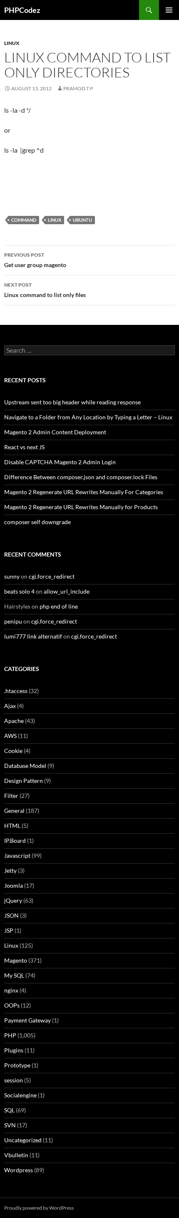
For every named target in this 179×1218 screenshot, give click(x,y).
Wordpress (18, 1169)
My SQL (14, 975)
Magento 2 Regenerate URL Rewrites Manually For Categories (83, 491)
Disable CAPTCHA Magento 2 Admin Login (60, 461)
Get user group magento (35, 260)
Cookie (13, 750)
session (13, 1080)
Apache (14, 720)
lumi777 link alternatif (33, 636)
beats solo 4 (19, 591)
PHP (10, 1035)
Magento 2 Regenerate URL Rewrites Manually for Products (81, 506)
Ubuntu (82, 220)
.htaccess (15, 690)
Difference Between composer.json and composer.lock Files (80, 476)
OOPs (12, 1005)
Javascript (17, 855)
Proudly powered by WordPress (39, 1208)
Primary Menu (169, 10)
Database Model (25, 765)
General (14, 810)
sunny (12, 576)
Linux (12, 43)
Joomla (13, 885)
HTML (12, 825)
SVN (10, 1125)
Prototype (17, 1065)
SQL (9, 1110)
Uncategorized (23, 1140)
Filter (11, 795)
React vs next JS (24, 447)
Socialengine (20, 1095)
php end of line (59, 606)
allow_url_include (67, 591)
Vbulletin (16, 1155)
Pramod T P (78, 88)
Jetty (10, 870)
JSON (11, 915)
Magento (15, 960)
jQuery (13, 900)
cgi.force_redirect (52, 576)
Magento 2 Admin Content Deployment (55, 432)
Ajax (10, 705)
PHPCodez (22, 10)
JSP (8, 930)
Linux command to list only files (45, 290)
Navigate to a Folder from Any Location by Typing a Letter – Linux (88, 417)
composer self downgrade (37, 521)
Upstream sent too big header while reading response (72, 402)
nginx (11, 990)
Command (23, 220)
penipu (13, 621)
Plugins (13, 1050)
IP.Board (15, 840)
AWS (10, 735)
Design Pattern (23, 780)
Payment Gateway (27, 1020)
